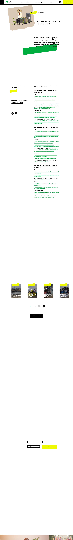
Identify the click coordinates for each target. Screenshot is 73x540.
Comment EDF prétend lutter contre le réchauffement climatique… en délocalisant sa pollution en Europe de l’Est (46, 136)
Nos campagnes (39, 2)
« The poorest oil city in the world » (42, 179)
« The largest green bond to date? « (42, 161)
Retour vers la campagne (17, 102)
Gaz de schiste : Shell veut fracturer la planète (45, 99)
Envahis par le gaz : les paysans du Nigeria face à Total (47, 103)
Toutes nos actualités (36, 315)
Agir (51, 2)
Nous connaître (25, 2)
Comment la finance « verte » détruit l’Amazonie (45, 158)
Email (32, 446)
